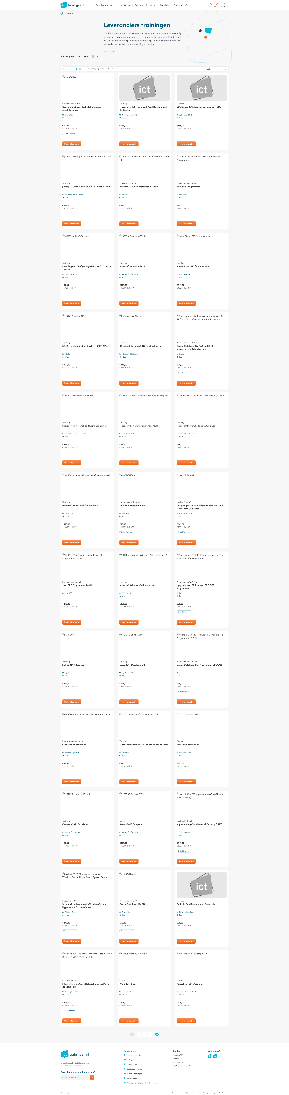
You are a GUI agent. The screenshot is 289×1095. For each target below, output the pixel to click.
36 (110, 69)
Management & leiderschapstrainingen (142, 1083)
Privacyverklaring (209, 1093)
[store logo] (72, 4)
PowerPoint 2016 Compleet (190, 983)
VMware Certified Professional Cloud (138, 186)
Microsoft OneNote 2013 (132, 266)
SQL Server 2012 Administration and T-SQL (199, 106)
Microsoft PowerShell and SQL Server (196, 425)
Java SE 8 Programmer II (132, 505)
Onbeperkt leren (133, 1060)
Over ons (178, 5)
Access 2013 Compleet (131, 824)
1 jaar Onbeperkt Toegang (130, 5)
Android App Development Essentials (196, 904)
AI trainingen (132, 1078)
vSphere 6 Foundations (74, 744)
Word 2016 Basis (127, 983)
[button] (71, 57)
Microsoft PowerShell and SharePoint (138, 425)
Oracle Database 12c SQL (132, 904)
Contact (189, 5)
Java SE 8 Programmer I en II (77, 585)
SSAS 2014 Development (132, 664)
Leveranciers (70, 13)
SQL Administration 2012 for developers (140, 346)
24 (108, 69)
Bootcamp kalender (134, 1069)
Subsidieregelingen (134, 1074)
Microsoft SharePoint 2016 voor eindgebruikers (143, 744)
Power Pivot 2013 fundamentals (193, 266)
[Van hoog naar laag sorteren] (226, 69)
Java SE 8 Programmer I (189, 186)
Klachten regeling (178, 1093)
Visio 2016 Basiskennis (188, 744)
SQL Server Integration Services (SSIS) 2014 (85, 346)
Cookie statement (222, 1093)
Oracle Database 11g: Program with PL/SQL (199, 664)
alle (113, 69)
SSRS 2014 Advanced (73, 664)
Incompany (151, 5)
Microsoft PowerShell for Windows (80, 505)
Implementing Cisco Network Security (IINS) (199, 824)
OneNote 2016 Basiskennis (76, 824)
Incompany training (134, 1064)
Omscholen (165, 5)
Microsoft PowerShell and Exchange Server (84, 425)
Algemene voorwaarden (193, 1093)
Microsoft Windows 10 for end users (137, 585)
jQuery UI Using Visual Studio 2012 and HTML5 (86, 186)
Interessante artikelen (135, 1055)
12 (105, 69)
